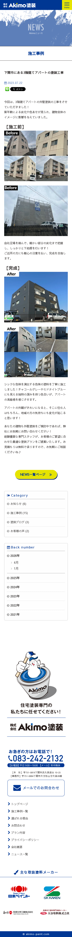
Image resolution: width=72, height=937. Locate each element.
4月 (16, 562)
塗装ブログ (17, 522)
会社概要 (16, 847)
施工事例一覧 (19, 811)
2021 (13, 614)
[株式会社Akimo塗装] (27, 5)
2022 (13, 605)
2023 (13, 596)
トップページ (19, 804)
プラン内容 (18, 833)
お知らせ (16, 504)
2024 (13, 587)
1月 (16, 568)
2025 (13, 578)
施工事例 (16, 513)
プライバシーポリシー (25, 840)
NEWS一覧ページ (33, 474)
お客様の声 (17, 531)
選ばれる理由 (19, 818)
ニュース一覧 (19, 854)
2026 (13, 556)
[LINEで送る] (7, 89)
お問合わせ (18, 825)
